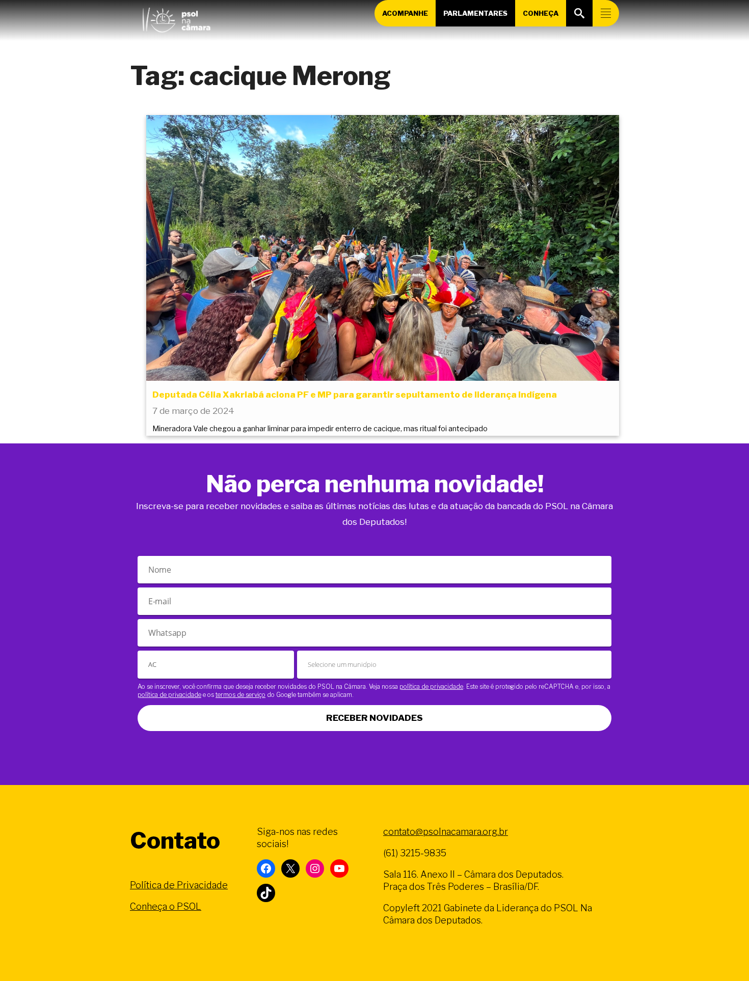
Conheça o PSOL (165, 906)
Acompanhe (405, 13)
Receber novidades (374, 718)
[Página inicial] (176, 18)
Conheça (540, 13)
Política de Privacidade (179, 885)
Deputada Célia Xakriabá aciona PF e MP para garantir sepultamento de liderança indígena (354, 394)
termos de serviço (240, 694)
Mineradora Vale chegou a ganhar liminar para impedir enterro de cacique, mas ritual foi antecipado (320, 428)
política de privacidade (431, 686)
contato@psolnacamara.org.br (445, 831)
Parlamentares (475, 13)
